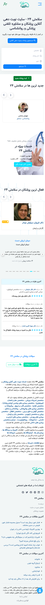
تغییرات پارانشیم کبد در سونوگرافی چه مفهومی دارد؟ (21, 537)
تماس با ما (23, 596)
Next (42, 254)
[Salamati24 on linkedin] (39, 492)
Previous (2, 254)
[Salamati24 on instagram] (43, 492)
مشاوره (37, 567)
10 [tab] (7, 271)
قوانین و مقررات (22, 600)
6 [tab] (21, 271)
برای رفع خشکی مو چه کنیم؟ (29, 541)
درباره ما (41, 504)
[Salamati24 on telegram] (35, 492)
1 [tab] (38, 271)
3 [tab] (31, 271)
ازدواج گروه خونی (33, 563)
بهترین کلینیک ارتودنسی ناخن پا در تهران (25, 529)
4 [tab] (28, 271)
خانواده (37, 559)
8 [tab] (14, 271)
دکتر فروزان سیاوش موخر (33, 222)
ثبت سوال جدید (14, 364)
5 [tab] (24, 271)
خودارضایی (36, 571)
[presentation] (10, 95)
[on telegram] (31, 492)
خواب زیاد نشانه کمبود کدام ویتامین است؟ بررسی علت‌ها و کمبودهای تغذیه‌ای (22, 546)
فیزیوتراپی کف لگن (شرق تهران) (28, 533)
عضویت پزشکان (38, 511)
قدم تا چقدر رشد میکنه (32, 575)
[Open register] (5, 4)
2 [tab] (34, 271)
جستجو (21, 66)
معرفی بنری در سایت (37, 507)
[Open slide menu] (40, 4)
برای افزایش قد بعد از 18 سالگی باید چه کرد (24, 579)
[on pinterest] (23, 492)
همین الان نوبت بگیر (23, 164)
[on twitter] (27, 492)
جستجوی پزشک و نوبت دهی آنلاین (21, 40)
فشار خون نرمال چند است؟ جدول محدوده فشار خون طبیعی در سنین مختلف (21, 524)
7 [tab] (17, 271)
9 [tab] (10, 271)
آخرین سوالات (30, 364)
